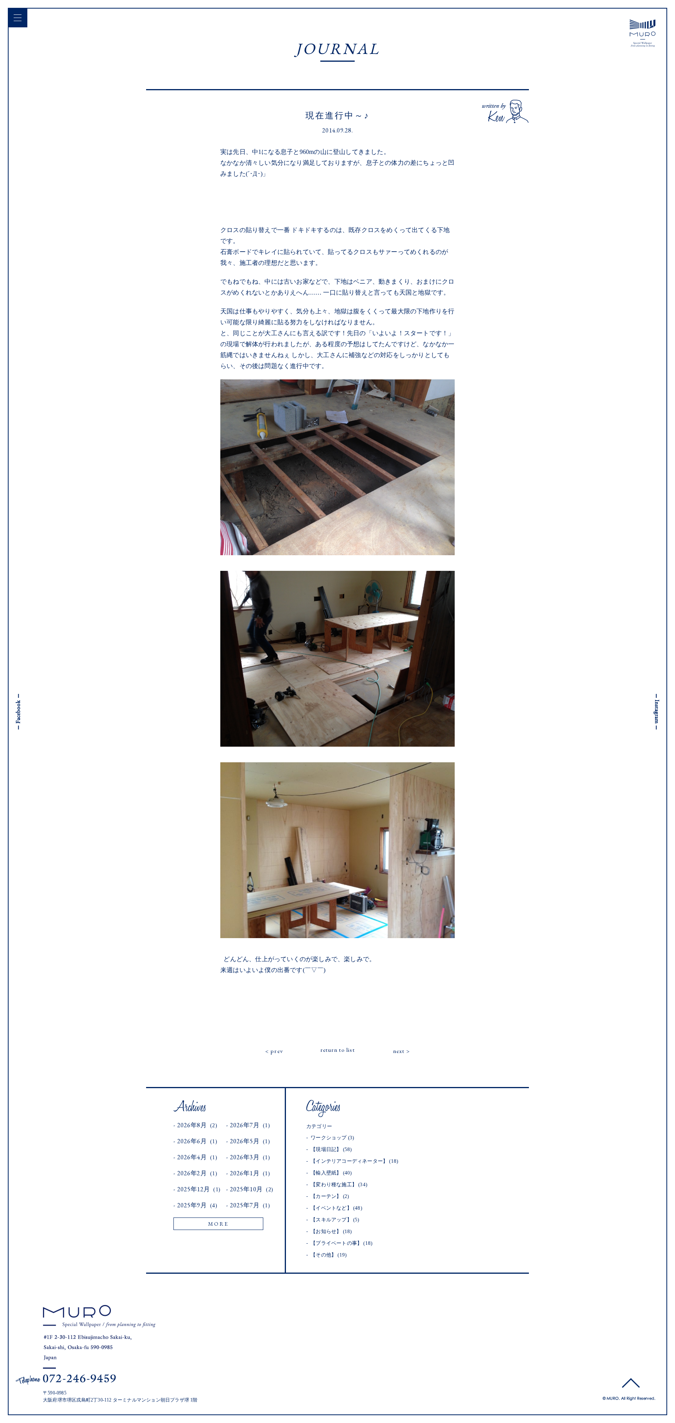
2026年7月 (250, 1125)
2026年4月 (197, 1157)
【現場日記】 (331, 1149)
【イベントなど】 (336, 1208)
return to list (337, 1049)
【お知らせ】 (331, 1231)
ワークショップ (332, 1138)
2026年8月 (197, 1125)
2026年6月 (197, 1141)
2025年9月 (197, 1205)
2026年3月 (250, 1157)
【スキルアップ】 (335, 1220)
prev (277, 1051)
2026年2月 (197, 1173)
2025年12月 (199, 1189)
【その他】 (328, 1255)
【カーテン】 (330, 1196)
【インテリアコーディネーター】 (354, 1161)
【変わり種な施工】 (339, 1184)
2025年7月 (250, 1205)
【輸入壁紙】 (331, 1173)
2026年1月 (250, 1173)
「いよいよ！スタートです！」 (410, 333)
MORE (218, 1223)
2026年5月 (250, 1141)
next (398, 1051)
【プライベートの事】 (341, 1243)
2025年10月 (251, 1189)
